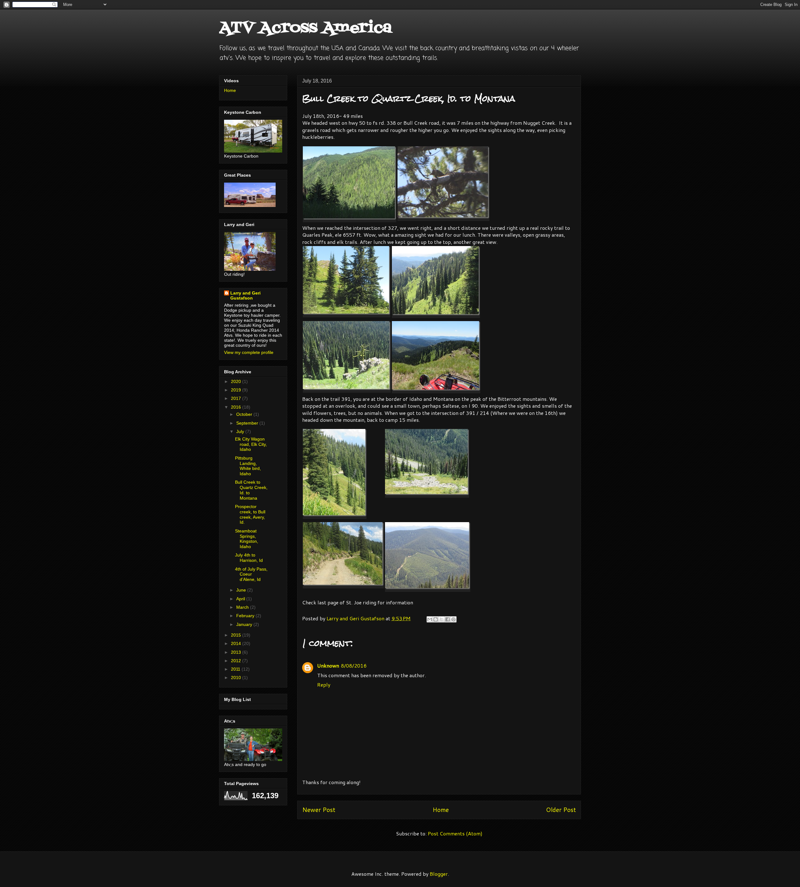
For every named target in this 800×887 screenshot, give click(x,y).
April (241, 598)
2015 (236, 635)
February (246, 615)
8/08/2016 (354, 665)
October (244, 414)
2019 (236, 389)
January (244, 624)
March (243, 607)
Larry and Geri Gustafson (245, 295)
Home (440, 809)
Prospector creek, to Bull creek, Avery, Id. (250, 514)
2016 (236, 407)
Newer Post (318, 809)
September (247, 423)
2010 (236, 677)
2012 (236, 660)
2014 (236, 643)
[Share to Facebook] (447, 619)
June (241, 589)
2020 (236, 381)
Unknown (328, 665)
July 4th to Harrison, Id (249, 557)
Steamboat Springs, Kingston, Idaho (246, 538)
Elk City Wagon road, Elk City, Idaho (251, 444)
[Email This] (430, 619)
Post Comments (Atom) (455, 833)
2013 (236, 652)
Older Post (561, 809)
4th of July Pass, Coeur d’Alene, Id (251, 574)
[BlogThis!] (435, 619)
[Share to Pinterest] (453, 619)
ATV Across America (305, 28)
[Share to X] (441, 619)
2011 (236, 669)
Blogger (439, 873)
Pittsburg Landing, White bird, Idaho (248, 466)
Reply (323, 684)
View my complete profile (248, 352)
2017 (236, 398)
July (240, 431)
